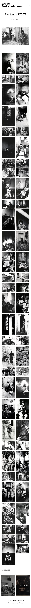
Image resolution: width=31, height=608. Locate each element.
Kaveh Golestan (18, 600)
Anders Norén (18, 603)
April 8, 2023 (6, 570)
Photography (16, 19)
